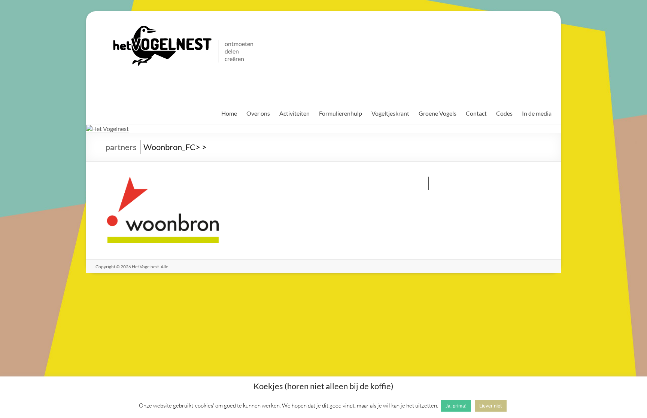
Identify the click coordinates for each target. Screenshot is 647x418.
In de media (537, 113)
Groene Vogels (437, 113)
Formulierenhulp (340, 113)
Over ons (258, 113)
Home (229, 113)
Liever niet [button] (490, 406)
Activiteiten (294, 113)
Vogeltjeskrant (390, 113)
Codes (504, 113)
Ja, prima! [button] (456, 406)
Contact (476, 113)
